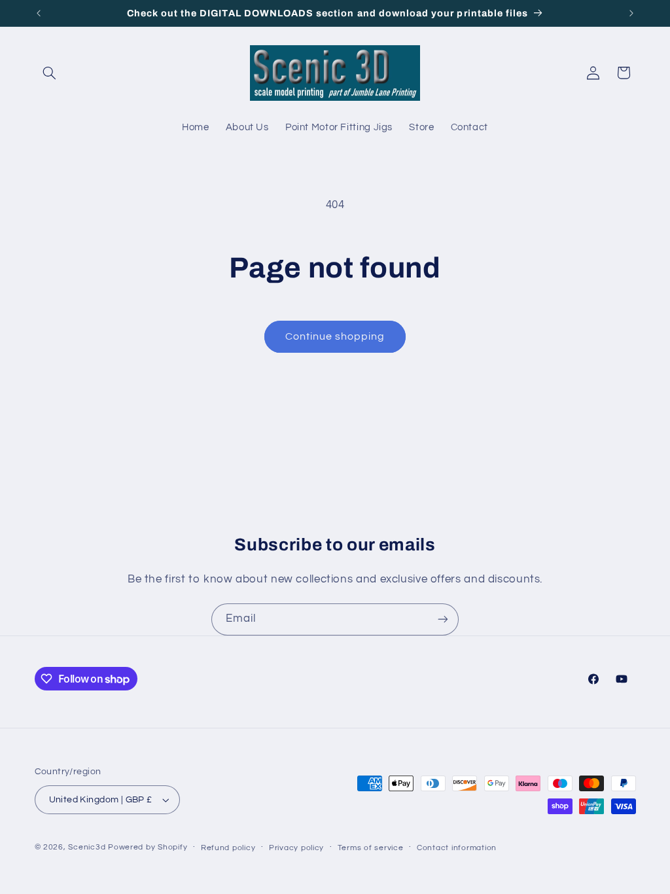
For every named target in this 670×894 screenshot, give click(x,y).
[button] (50, 73)
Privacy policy (296, 847)
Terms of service (371, 847)
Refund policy (228, 847)
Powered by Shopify (147, 847)
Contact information (457, 847)
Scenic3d (86, 847)
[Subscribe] (443, 619)
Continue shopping (335, 336)
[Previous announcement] (38, 13)
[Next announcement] (631, 13)
